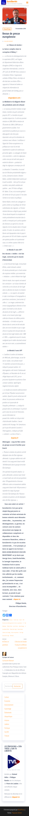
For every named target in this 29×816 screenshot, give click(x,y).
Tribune (6, 736)
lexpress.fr (14, 438)
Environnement (8, 705)
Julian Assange (21, 626)
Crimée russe (16, 620)
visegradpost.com (14, 98)
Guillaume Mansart (8, 41)
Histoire (6, 720)
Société (6, 732)
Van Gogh (21, 632)
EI (23, 623)
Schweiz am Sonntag (6, 632)
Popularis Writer (17, 813)
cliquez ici (16, 599)
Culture (6, 697)
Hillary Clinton (9, 626)
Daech (20, 620)
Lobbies (6, 724)
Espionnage (7, 708)
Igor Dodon (15, 626)
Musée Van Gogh (13, 629)
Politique (7, 728)
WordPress (21, 809)
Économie (7, 701)
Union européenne (15, 632)
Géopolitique (7, 29)
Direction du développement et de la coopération (12, 623)
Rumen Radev (20, 629)
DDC (23, 620)
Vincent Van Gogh (5, 635)
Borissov (11, 620)
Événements (7, 712)
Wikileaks (12, 635)
